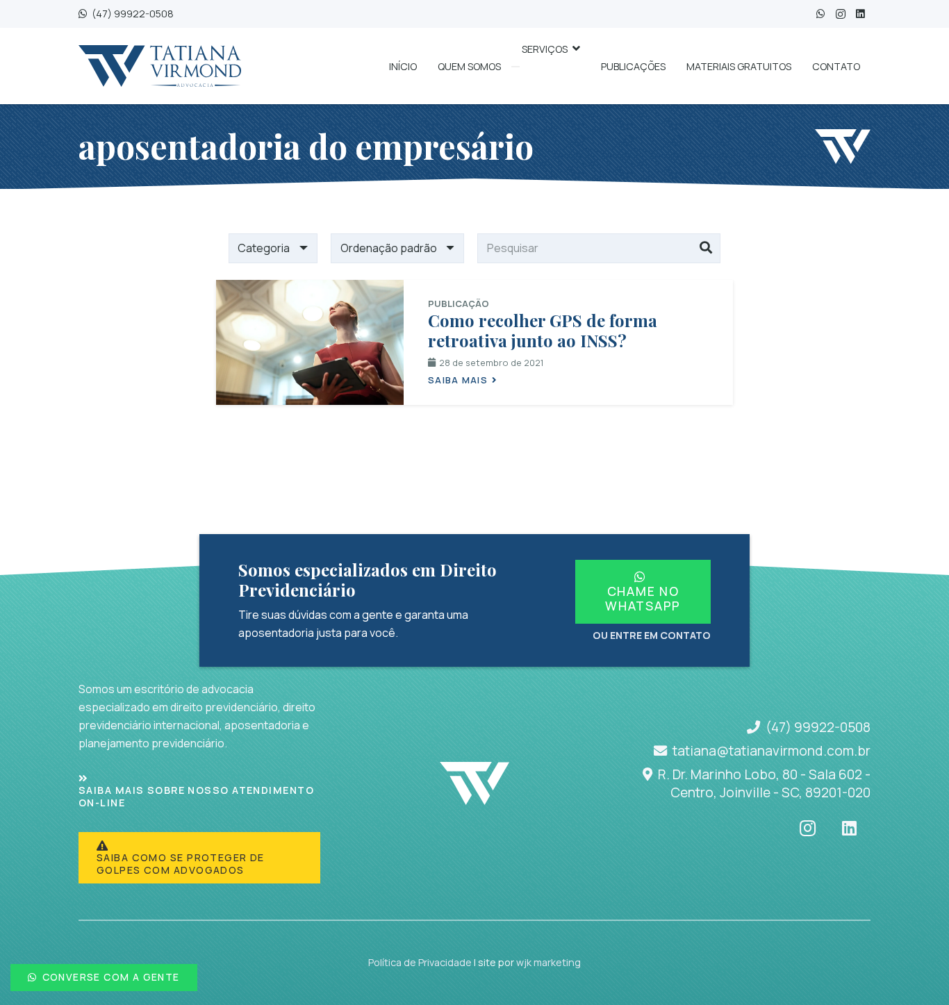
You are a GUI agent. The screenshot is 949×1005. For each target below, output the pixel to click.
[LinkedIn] (860, 14)
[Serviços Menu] (515, 66)
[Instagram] (840, 14)
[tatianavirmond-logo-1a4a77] (160, 66)
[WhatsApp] (821, 14)
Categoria (264, 248)
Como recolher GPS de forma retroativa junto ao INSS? (542, 330)
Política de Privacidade (420, 962)
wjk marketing (548, 962)
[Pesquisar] (705, 248)
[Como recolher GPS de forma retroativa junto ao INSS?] (310, 342)
